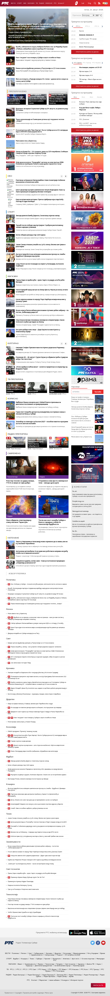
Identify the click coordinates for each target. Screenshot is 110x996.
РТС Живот (63, 969)
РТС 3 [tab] (97, 26)
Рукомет (47, 959)
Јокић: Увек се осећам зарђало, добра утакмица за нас (29, 808)
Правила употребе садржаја (33, 993)
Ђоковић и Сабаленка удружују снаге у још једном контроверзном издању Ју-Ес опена (36, 827)
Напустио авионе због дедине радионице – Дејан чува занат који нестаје (35, 856)
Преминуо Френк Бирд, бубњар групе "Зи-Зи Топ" (27, 877)
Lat (83, 3)
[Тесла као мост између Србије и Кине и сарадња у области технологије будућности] (53, 506)
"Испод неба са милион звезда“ (15, 444)
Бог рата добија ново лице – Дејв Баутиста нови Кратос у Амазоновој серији (38, 331)
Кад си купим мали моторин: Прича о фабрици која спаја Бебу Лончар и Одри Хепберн (39, 200)
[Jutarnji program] (87, 163)
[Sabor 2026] (87, 241)
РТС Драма (52, 969)
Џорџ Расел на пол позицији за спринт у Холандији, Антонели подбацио (40, 265)
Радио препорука (18, 434)
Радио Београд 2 (34, 975)
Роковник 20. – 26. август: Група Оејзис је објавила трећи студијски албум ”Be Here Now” (42, 358)
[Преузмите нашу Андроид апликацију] (78, 932)
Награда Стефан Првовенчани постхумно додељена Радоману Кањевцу (40, 348)
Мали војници (33, 390)
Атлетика (66, 959)
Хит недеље (54, 446)
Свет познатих (13, 869)
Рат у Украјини (92, 953)
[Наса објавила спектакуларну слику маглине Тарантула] (21, 506)
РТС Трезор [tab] (87, 63)
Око (10, 176)
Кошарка (10, 784)
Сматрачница (49, 955)
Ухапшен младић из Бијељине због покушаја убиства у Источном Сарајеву (33, 672)
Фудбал (9, 756)
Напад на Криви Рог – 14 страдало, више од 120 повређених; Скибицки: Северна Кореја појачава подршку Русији (42, 152)
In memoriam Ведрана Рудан (58, 388)
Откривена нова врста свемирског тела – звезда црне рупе (53, 482)
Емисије (49, 3)
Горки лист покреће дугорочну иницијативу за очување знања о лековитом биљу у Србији (40, 413)
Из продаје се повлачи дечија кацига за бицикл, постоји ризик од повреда (35, 707)
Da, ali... (74, 491)
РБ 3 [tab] (91, 97)
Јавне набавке (54, 980)
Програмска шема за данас (87, 52)
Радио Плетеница (75, 975)
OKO (24, 3)
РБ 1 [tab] (75, 97)
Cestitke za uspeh (78, 521)
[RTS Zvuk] (87, 279)
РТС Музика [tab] (96, 63)
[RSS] (99, 3)
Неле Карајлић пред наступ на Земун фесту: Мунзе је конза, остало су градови (42, 291)
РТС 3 (25, 969)
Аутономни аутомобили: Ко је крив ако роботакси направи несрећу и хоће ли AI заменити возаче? (42, 552)
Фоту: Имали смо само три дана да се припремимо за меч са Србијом (34, 800)
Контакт (34, 980)
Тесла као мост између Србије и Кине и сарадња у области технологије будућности (52, 522)
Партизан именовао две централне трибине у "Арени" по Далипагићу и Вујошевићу (33, 795)
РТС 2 (18, 969)
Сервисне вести (36, 955)
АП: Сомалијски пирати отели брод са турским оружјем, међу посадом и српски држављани (36, 658)
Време (102, 953)
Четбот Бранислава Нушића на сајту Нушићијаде (24, 912)
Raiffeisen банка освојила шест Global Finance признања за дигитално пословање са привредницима (38, 403)
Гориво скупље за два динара (20, 741)
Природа (29, 966)
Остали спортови (88, 959)
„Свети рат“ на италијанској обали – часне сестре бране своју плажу (31, 864)
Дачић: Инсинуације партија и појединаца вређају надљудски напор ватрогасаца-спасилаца (35, 589)
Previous (72, 26)
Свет (8, 638)
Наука (98, 964)
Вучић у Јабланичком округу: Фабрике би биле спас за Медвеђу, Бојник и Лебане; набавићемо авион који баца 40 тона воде (37, 599)
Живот (20, 964)
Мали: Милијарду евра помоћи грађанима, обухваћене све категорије (34, 751)
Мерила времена (79, 953)
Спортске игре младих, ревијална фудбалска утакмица (15, 389)
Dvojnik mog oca (78, 501)
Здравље (81, 964)
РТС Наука (42, 969)
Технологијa (12, 894)
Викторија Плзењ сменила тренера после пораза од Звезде (28, 779)
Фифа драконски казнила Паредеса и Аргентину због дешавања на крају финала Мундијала (35, 770)
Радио (41, 3)
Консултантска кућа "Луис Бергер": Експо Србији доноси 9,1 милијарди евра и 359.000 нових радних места (42, 131)
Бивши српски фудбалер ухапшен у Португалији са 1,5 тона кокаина (41, 68)
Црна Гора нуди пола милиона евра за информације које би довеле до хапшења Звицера (36, 628)
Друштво (10, 699)
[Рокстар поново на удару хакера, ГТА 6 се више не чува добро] (21, 467)
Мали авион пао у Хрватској (26, 141)
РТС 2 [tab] (87, 26)
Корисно (13, 398)
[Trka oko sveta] (87, 144)
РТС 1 (12, 969)
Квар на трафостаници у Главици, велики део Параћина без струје (30, 704)
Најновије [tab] (75, 387)
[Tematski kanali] (87, 375)
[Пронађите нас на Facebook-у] (98, 943)
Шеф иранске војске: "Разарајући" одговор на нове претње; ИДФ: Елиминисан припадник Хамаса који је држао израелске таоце (40, 163)
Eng (89, 3)
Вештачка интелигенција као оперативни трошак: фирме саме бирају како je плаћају (36, 908)
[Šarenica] (87, 318)
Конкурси (65, 980)
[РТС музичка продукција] (87, 454)
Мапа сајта (98, 985)
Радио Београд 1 (19, 975)
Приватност (9, 993)
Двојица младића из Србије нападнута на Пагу (23, 633)
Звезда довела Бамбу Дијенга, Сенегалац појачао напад (38, 216)
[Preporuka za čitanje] (87, 356)
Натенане (13, 538)
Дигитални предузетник (43, 966)
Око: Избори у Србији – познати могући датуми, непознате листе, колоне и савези (16, 100)
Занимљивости (13, 842)
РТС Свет (32, 969)
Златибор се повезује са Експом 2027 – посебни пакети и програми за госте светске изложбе (42, 423)
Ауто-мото (75, 959)
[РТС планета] (76, 3)
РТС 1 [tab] (78, 26)
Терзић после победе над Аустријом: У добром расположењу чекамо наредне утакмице (39, 226)
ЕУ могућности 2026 (72, 955)
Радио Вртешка (49, 976)
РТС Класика (74, 969)
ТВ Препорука (15, 379)
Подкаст (60, 955)
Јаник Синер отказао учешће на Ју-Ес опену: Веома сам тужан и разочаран (40, 245)
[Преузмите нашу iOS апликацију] (97, 932)
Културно (13, 343)
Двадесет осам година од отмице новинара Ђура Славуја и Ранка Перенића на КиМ (36, 713)
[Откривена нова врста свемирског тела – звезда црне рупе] (53, 467)
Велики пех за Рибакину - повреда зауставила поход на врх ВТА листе (34, 832)
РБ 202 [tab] (99, 97)
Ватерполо (57, 959)
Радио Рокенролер (91, 975)
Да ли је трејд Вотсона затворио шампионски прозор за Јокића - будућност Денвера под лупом (41, 255)
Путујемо (59, 964)
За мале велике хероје (62, 966)
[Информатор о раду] (87, 474)
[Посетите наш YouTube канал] (103, 943)
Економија (11, 727)
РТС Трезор (94, 969)
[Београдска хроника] (87, 201)
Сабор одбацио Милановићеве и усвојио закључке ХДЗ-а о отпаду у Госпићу (36, 623)
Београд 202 (62, 975)
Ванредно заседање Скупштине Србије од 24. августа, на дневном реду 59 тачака (42, 109)
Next (102, 26)
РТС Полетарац (58, 971)
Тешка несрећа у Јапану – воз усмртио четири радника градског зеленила (35, 647)
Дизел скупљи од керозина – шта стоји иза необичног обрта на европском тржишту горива (37, 99)
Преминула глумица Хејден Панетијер (20, 881)
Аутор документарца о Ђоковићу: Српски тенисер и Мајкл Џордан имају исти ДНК (38, 822)
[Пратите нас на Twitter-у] (92, 943)
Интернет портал (76, 980)
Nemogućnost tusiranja (80, 511)
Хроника (10, 668)
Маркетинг (43, 980)
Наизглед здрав (78, 966)
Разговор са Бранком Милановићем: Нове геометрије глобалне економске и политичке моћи (40, 181)
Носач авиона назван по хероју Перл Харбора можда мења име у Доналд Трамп (41, 300)
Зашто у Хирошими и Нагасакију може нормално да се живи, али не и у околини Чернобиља (42, 542)
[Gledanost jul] (87, 220)
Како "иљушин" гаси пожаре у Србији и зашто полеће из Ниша (38, 57)
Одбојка (39, 959)
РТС (55, 3)
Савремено (14, 453)
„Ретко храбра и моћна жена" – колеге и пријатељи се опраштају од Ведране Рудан (41, 368)
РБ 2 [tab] (83, 97)
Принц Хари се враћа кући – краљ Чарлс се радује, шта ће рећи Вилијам (40, 281)
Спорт (19, 3)
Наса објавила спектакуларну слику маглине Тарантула (18, 521)
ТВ (37, 3)
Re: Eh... (75, 531)
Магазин (31, 3)
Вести (13, 3)
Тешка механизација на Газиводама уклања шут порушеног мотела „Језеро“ (40, 120)
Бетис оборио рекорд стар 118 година (30, 235)
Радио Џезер (62, 976)
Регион (9, 609)
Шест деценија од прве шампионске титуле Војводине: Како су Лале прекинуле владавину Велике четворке (40, 191)
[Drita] (87, 337)
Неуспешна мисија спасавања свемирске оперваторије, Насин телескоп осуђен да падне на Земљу (40, 321)
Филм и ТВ (90, 964)
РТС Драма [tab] (78, 63)
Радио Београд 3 (48, 975)
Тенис (9, 814)
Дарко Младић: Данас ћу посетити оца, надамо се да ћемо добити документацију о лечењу (37, 689)
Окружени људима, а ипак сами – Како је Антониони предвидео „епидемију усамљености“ (40, 562)
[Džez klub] (87, 260)
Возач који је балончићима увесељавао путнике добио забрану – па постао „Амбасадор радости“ (42, 311)
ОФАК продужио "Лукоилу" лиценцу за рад (22, 731)
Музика (40, 964)
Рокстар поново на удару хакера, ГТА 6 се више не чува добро (20, 482)
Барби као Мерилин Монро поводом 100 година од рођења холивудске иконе (34, 860)
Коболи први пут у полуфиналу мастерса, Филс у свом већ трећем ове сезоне (36, 836)
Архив (71, 976)
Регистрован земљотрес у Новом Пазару (22, 722)
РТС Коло (84, 969)
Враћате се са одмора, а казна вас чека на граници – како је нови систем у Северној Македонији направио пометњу (57, 98)
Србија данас (39, 953)
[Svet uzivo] (87, 182)
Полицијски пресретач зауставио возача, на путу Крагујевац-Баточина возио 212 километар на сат (37, 677)
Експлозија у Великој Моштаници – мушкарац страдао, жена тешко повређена (34, 694)
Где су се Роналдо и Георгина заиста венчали (23, 889)
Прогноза (77, 15)
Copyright (18, 993)
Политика (10, 579)
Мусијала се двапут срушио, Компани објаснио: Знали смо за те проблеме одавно (38, 775)
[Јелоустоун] (87, 298)
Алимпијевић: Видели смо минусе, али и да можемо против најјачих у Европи (36, 804)
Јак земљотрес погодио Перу (20, 663)
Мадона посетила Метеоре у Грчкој (20, 885)
